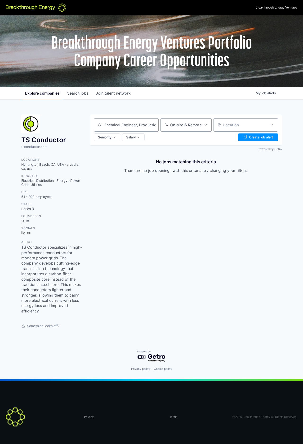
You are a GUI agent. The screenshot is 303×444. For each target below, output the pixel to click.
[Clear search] (152, 125)
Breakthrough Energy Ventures (276, 7)
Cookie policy (163, 369)
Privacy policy (140, 369)
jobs (77, 93)
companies (42, 93)
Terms (173, 417)
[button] (107, 137)
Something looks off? (43, 326)
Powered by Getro (270, 149)
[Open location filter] (272, 125)
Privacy (89, 417)
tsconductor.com (34, 147)
